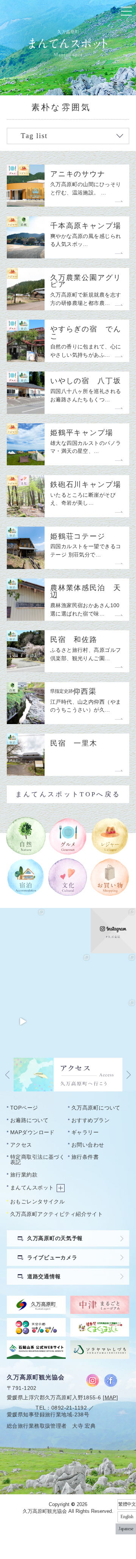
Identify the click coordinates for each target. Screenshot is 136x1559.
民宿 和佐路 (73, 639)
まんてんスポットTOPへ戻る (68, 794)
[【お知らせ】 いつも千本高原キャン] (68, 1021)
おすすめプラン (90, 1120)
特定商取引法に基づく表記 (37, 1159)
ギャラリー (85, 1132)
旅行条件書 (85, 1157)
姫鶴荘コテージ (77, 536)
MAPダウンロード (32, 1132)
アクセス (21, 1145)
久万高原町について (96, 1108)
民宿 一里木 (73, 743)
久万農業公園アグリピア (85, 281)
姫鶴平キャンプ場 (81, 433)
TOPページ (24, 1108)
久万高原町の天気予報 (55, 1238)
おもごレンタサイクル (37, 1201)
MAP (110, 1397)
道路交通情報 (43, 1276)
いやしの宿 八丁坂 (85, 381)
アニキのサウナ (77, 174)
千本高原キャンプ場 (85, 226)
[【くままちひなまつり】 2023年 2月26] (22, 1021)
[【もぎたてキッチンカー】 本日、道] (68, 976)
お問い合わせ (87, 1145)
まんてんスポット (32, 1187)
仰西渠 (73, 691)
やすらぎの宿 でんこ (85, 333)
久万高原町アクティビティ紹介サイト (56, 1214)
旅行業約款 (23, 1175)
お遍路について (29, 1120)
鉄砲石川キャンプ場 (85, 484)
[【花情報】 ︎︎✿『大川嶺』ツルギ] (68, 930)
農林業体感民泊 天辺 (85, 591)
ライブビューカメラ (52, 1257)
